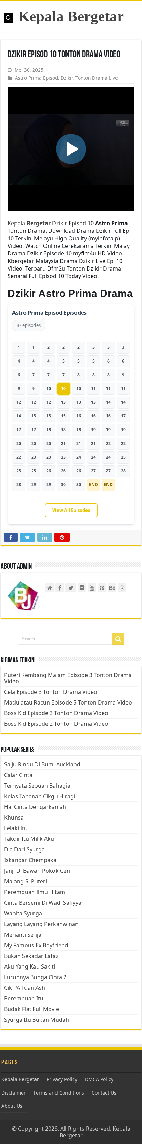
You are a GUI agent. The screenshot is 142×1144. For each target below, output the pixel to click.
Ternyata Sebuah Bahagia (37, 785)
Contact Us (104, 1092)
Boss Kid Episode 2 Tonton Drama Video (56, 724)
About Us (11, 1105)
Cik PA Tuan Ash (24, 988)
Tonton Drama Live (96, 78)
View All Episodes (71, 510)
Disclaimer (13, 1092)
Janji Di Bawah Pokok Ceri (37, 870)
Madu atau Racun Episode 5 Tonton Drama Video (68, 702)
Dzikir (67, 78)
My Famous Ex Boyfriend (36, 945)
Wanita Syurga (23, 913)
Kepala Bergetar (71, 16)
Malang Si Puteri (25, 881)
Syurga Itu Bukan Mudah (36, 1019)
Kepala (29, 223)
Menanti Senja (22, 934)
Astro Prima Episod (36, 78)
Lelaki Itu (16, 828)
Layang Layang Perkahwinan (41, 924)
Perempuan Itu (23, 998)
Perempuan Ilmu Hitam (34, 892)
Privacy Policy (62, 1079)
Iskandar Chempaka (30, 860)
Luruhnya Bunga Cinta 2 (35, 977)
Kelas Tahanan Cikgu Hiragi (39, 796)
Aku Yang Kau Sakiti (29, 966)
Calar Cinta (18, 775)
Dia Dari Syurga (24, 849)
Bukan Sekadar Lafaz (31, 956)
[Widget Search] (118, 639)
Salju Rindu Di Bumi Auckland (42, 764)
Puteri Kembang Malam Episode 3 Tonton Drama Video (68, 678)
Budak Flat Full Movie (31, 1009)
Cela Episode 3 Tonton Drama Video (50, 692)
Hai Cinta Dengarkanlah (35, 807)
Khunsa (14, 817)
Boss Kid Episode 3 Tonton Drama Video (56, 713)
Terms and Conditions (58, 1092)
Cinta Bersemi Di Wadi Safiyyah (44, 902)
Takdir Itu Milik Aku (29, 839)
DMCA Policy (99, 1079)
